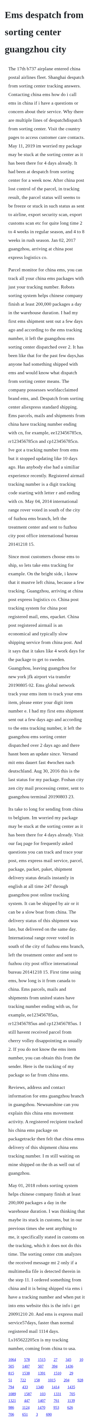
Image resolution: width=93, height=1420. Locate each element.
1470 (41, 1407)
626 (70, 1407)
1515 (42, 1360)
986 (11, 1407)
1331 (57, 1394)
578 (27, 1360)
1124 (26, 1407)
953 (56, 1407)
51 (10, 1380)
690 (49, 1414)
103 (43, 1394)
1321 (12, 1401)
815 (11, 1373)
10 (81, 1360)
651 (25, 1414)
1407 (26, 1366)
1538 (26, 1373)
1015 (52, 1380)
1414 (55, 1387)
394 (54, 1366)
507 (41, 1366)
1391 (42, 1373)
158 (37, 1380)
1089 (12, 1394)
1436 (69, 1366)
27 (55, 1360)
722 (23, 1380)
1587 (28, 1394)
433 (25, 1387)
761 (56, 1401)
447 (27, 1401)
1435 (71, 1387)
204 (66, 1380)
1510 (57, 1373)
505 (11, 1366)
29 (71, 1373)
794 (11, 1387)
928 (80, 1380)
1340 (40, 1387)
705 (72, 1394)
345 (68, 1360)
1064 (12, 1360)
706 (11, 1414)
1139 (71, 1401)
